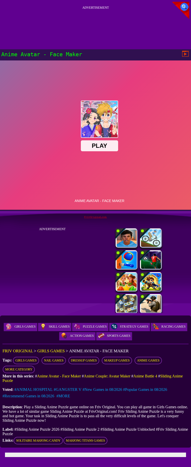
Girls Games (25, 326)
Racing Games (173, 326)
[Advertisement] (95, 22)
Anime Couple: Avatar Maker (107, 376)
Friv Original (17, 351)
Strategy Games (134, 326)
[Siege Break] (151, 289)
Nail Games (53, 360)
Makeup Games (117, 360)
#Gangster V (68, 389)
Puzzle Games (95, 326)
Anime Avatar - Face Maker (59, 376)
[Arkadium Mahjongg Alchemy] (127, 311)
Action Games (82, 336)
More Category (18, 369)
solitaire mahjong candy (38, 440)
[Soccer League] (151, 267)
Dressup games (84, 360)
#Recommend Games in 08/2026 (28, 396)
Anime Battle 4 (145, 376)
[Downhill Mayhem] (151, 245)
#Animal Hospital (33, 389)
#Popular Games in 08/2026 (145, 389)
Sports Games (118, 336)
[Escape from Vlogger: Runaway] (127, 245)
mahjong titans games (85, 440)
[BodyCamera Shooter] (151, 311)
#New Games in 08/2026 (102, 389)
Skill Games (59, 326)
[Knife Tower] (127, 267)
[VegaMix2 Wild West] (127, 289)
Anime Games (148, 360)
